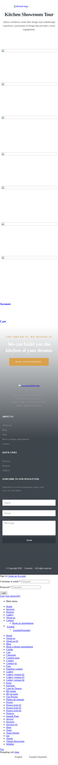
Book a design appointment (15, 439)
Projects (6, 466)
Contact (6, 444)
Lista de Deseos (14, 688)
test (7, 735)
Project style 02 (13, 705)
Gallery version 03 (15, 677)
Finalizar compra (14, 669)
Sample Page (12, 716)
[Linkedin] (48, 555)
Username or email (10, 581)
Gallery (5, 470)
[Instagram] (29, 555)
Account (5, 304)
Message (6, 519)
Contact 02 (11, 663)
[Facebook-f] (19, 555)
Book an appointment (22, 623)
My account (12, 694)
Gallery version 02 (15, 674)
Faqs (4, 434)
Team (9, 730)
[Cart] (4, 312)
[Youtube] (39, 555)
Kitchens (10, 685)
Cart (3, 321)
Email (5, 508)
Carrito (9, 649)
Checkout (11, 655)
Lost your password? (10, 596)
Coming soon (12, 657)
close (16, 752)
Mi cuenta (11, 691)
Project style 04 (13, 710)
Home (9, 606)
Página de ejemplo (15, 699)
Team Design (12, 733)
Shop (8, 727)
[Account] (4, 295)
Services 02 (11, 724)
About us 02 (12, 641)
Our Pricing (12, 696)
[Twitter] (10, 555)
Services (6, 461)
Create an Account (17, 576)
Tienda (9, 738)
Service (9, 719)
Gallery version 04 (15, 680)
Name (5, 498)
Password (5, 587)
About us (6, 425)
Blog (4, 430)
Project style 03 (13, 708)
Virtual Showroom (15, 741)
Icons (8, 683)
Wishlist (10, 744)
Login (3, 593)
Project (9, 702)
